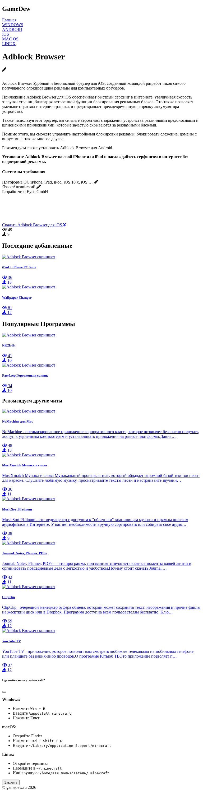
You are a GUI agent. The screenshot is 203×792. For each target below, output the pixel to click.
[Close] (4, 692)
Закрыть (10, 782)
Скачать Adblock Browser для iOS (32, 225)
